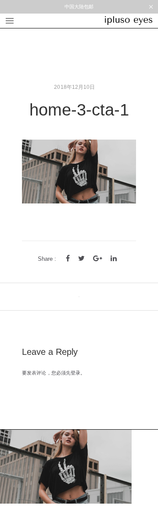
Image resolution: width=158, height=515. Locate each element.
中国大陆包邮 (79, 6)
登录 (75, 372)
